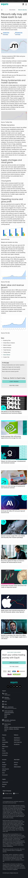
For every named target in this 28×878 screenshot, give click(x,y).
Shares (3, 744)
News (3, 786)
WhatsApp (6, 697)
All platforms (17, 744)
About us (16, 762)
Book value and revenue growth (10, 371)
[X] (11, 686)
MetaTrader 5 (17, 739)
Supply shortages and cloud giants (11, 367)
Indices (3, 739)
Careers (15, 764)
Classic (3, 762)
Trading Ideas (6, 352)
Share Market (12, 9)
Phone (5, 693)
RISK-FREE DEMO (14, 385)
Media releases (17, 766)
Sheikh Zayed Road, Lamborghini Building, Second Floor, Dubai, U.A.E (9, 714)
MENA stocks (5, 746)
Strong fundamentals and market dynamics (13, 365)
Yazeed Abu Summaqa (6, 33)
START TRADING (14, 381)
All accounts (5, 774)
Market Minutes (7, 347)
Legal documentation (7, 797)
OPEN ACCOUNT (14, 662)
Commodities (5, 742)
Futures (4, 750)
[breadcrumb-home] (1, 9)
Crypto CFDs (5, 753)
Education (4, 784)
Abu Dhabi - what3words (9, 720)
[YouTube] (17, 686)
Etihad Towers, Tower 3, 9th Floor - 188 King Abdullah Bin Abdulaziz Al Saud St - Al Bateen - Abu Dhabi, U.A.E (14, 727)
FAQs (5, 704)
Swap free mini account (5, 769)
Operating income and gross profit (11, 369)
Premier (4, 766)
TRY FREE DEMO (14, 666)
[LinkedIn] (20, 686)
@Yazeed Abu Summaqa (18, 33)
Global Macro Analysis (9, 342)
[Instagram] (14, 686)
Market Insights (7, 345)
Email (5, 701)
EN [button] (16, 793)
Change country (8, 793)
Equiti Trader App (18, 742)
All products (4, 755)
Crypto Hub (6, 357)
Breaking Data (7, 340)
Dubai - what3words (8, 706)
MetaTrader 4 (17, 737)
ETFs (3, 748)
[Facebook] (8, 686)
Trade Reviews (7, 350)
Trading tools (5, 782)
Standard (4, 764)
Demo (3, 772)
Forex (3, 737)
